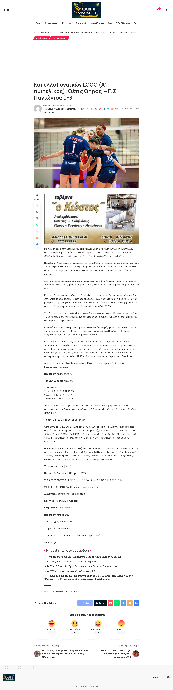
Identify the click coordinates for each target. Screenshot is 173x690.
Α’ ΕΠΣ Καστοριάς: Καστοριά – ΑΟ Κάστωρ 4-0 (71, 571)
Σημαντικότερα (59, 38)
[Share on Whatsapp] (37, 225)
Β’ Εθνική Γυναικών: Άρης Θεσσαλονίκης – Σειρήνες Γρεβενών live (82, 566)
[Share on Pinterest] (100, 109)
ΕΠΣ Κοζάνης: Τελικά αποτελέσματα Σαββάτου (72, 561)
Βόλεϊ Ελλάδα (42, 38)
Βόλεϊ (76, 591)
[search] (162, 10)
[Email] (112, 109)
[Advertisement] (86, 60)
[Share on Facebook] (91, 109)
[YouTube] (8, 10)
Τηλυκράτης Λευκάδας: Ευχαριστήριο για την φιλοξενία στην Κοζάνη (84, 556)
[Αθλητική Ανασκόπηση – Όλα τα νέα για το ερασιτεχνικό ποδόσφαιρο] (9, 677)
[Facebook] (4, 10)
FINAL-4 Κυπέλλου (64, 591)
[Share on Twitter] (95, 109)
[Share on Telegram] (108, 109)
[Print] (116, 109)
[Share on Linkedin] (104, 109)
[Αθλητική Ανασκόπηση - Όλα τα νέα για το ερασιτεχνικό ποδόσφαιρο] (86, 10)
